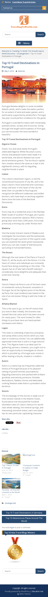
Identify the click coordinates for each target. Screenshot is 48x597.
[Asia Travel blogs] (15, 563)
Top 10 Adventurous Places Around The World (24, 519)
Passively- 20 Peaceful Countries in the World (11, 491)
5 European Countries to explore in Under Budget (31, 467)
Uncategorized (22, 53)
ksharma (21, 71)
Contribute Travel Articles (24, 2)
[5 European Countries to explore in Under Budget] (32, 459)
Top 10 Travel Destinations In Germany (24, 512)
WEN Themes (25, 594)
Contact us (7, 8)
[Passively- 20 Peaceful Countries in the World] (11, 483)
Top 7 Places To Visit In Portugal (10, 466)
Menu (26, 43)
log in (12, 527)
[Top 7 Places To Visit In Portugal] (11, 459)
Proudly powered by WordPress (17, 591)
